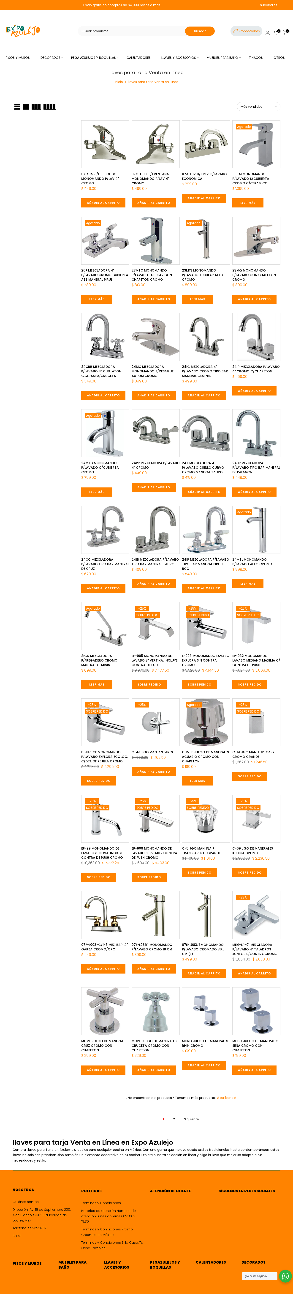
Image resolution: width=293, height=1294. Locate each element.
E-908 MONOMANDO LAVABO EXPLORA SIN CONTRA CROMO (205, 660)
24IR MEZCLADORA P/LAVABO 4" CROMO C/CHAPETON (256, 369)
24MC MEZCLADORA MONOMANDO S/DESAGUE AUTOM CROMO (153, 371)
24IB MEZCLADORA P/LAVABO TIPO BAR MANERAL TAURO (155, 561)
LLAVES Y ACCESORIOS (178, 57)
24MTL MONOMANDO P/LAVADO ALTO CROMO (252, 561)
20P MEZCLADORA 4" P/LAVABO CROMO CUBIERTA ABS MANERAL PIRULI (104, 275)
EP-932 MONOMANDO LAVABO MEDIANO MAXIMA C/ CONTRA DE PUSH (256, 660)
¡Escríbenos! (226, 1097)
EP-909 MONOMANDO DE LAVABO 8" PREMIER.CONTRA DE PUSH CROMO (154, 853)
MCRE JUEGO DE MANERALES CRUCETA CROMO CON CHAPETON (154, 1045)
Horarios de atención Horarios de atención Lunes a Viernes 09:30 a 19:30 (108, 1216)
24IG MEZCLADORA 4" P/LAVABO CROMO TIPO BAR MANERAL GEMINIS (205, 371)
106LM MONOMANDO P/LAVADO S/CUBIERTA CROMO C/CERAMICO (250, 179)
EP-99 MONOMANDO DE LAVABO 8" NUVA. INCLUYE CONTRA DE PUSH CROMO (102, 853)
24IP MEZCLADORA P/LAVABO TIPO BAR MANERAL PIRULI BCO (205, 564)
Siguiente (191, 1119)
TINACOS (256, 57)
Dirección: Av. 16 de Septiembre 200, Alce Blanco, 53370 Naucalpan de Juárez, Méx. (42, 1215)
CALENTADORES (139, 57)
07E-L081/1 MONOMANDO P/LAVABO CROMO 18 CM (152, 947)
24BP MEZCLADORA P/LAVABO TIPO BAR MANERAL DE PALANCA (256, 467)
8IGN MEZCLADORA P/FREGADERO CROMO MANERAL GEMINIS (99, 660)
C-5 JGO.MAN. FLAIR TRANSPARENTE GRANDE (201, 850)
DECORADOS (50, 57)
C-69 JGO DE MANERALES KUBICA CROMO (252, 850)
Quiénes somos (26, 1202)
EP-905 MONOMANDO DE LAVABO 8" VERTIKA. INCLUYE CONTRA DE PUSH (154, 660)
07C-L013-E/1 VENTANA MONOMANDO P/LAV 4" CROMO (150, 179)
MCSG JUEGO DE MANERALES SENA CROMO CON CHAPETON (255, 1045)
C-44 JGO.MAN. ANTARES (152, 752)
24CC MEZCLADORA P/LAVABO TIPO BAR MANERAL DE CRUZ (105, 564)
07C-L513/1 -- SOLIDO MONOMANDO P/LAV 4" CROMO (100, 179)
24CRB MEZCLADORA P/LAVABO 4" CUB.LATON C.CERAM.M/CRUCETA (101, 371)
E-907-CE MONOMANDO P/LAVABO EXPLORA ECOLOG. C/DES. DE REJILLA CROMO (104, 757)
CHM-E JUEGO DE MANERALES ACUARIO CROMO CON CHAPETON (205, 757)
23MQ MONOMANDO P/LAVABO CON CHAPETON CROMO (254, 275)
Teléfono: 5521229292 (29, 1228)
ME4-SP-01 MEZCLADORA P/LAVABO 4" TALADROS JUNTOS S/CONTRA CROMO (254, 949)
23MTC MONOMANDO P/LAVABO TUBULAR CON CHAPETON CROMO (152, 275)
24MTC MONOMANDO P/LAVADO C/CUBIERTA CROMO (100, 467)
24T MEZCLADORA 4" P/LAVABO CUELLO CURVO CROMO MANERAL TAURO (203, 467)
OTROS (279, 57)
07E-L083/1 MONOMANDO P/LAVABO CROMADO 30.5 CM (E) (203, 949)
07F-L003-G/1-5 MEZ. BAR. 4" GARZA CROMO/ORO (104, 947)
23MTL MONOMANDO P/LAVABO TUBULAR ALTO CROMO (202, 275)
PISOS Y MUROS (18, 57)
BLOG (17, 1236)
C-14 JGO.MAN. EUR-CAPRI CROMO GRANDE (253, 754)
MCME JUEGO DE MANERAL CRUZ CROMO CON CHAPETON (102, 1045)
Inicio (119, 82)
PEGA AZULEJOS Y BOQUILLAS (93, 57)
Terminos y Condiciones (101, 1203)
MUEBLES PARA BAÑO (222, 57)
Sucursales (268, 5)
